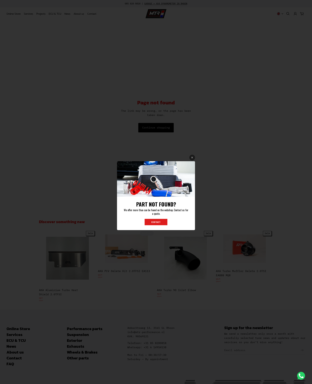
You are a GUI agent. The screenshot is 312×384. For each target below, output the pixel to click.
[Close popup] (192, 157)
